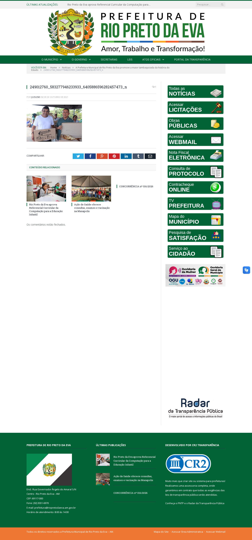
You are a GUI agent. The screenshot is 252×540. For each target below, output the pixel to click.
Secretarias (109, 59)
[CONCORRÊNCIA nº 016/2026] (136, 179)
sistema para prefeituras (211, 481)
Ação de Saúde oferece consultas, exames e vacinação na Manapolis (108, 4)
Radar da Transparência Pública (206, 503)
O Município (50, 59)
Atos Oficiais (151, 59)
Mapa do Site (161, 531)
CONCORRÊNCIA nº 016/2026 (136, 186)
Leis (129, 59)
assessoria (190, 485)
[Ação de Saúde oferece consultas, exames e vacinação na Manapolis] (91, 189)
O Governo (79, 59)
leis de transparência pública (181, 494)
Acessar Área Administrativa (187, 531)
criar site (188, 481)
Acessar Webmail (215, 531)
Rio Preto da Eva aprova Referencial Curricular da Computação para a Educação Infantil (46, 209)
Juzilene (35, 97)
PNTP (181, 503)
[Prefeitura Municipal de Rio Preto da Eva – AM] (126, 31)
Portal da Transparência (192, 59)
